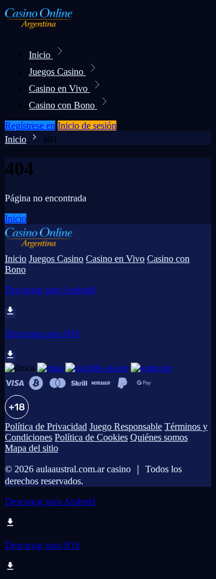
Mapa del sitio (31, 448)
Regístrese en (30, 125)
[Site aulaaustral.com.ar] (45, 28)
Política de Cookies (91, 437)
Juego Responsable (125, 426)
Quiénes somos (159, 437)
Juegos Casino (57, 72)
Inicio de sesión (87, 125)
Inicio (41, 55)
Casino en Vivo (59, 88)
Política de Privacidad (46, 426)
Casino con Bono (63, 105)
